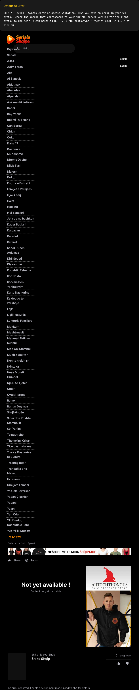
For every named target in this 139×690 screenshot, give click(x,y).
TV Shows (14, 537)
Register (123, 58)
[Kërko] (18, 48)
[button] (15, 560)
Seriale (11, 55)
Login (123, 65)
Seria (10, 543)
